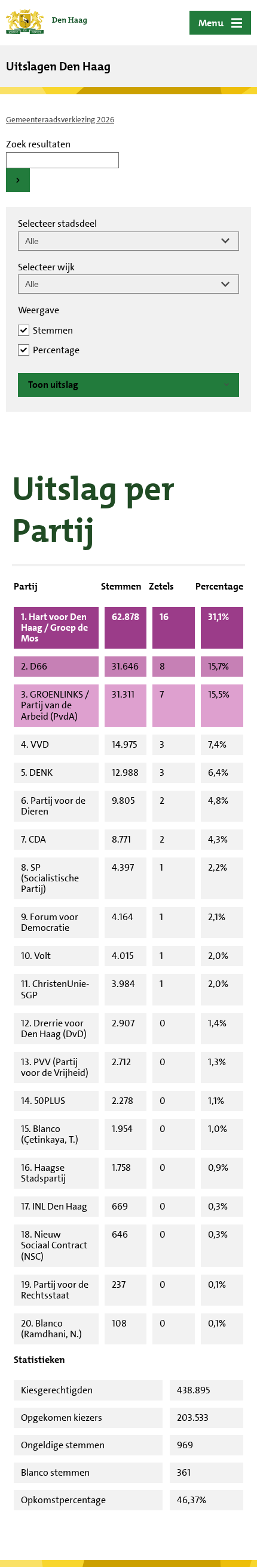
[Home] (46, 22)
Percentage (56, 350)
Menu (211, 23)
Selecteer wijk (46, 267)
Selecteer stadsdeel (57, 223)
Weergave (38, 310)
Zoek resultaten (38, 144)
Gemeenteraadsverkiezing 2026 (60, 120)
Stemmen (53, 330)
